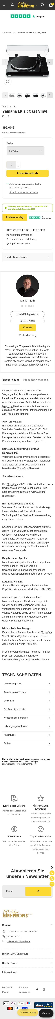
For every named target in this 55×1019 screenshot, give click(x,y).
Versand (13, 132)
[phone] (52, 872)
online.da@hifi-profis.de (18, 941)
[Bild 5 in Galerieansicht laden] (43, 95)
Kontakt (27, 327)
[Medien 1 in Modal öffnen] (27, 62)
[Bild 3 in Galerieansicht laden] (27, 95)
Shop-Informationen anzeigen (23, 192)
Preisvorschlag (15, 217)
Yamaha (9, 106)
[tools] (52, 878)
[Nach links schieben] (5, 62)
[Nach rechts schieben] (50, 62)
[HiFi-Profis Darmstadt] (17, 917)
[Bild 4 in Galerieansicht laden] (35, 95)
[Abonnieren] (38, 891)
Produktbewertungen (35, 379)
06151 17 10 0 (14, 936)
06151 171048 (27, 321)
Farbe (9, 143)
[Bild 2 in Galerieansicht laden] (20, 95)
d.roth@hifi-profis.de (27, 314)
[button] (4, 5)
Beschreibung (11, 379)
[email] (52, 884)
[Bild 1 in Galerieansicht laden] (12, 95)
